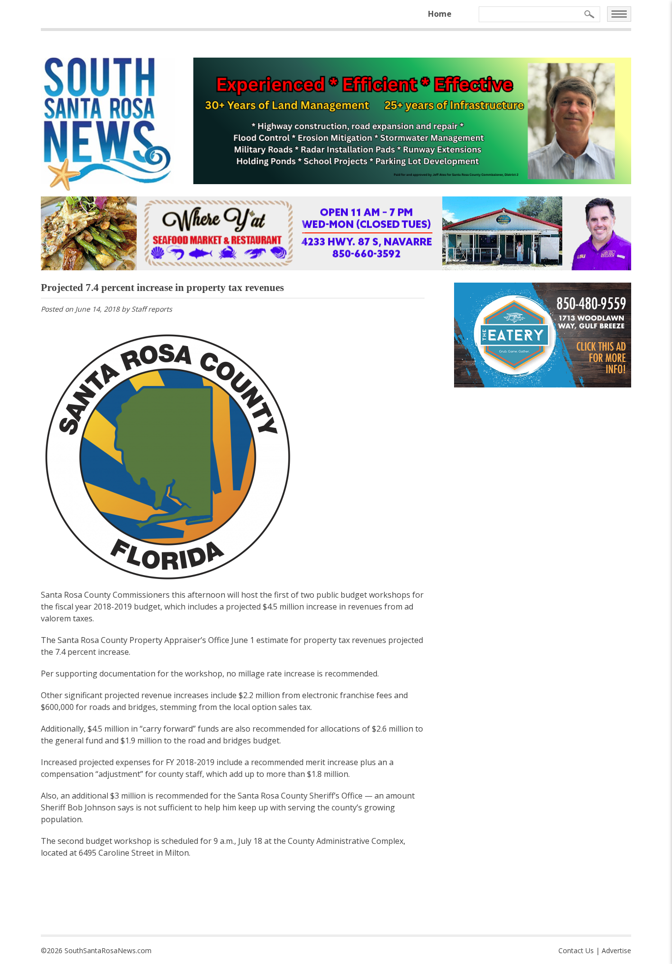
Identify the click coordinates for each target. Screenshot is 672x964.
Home (440, 13)
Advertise (616, 950)
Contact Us (576, 950)
